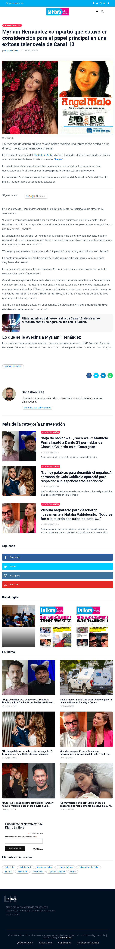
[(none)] (9, 393)
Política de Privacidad (88, 942)
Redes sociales (44, 867)
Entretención (53, 424)
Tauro (58, 159)
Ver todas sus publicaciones (37, 407)
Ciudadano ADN (42, 155)
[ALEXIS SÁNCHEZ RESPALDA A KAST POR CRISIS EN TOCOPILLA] (92, 626)
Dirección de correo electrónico (21, 836)
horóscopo (38, 871)
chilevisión (22, 871)
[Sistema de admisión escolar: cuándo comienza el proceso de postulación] (18, 626)
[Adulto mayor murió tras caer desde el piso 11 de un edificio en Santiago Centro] (86, 677)
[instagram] (101, 3)
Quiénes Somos (24, 942)
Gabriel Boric (25, 867)
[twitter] (97, 3)
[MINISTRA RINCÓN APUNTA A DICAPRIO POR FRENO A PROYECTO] (55, 626)
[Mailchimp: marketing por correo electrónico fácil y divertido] (38, 851)
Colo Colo (9, 867)
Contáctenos (64, 942)
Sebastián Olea (11, 51)
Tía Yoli (8, 871)
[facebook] (93, 3)
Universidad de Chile (88, 867)
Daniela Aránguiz (57, 871)
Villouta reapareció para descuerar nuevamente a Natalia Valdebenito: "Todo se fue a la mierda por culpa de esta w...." (76, 514)
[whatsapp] (110, 375)
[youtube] (104, 3)
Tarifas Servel (45, 942)
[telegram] (108, 3)
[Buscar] (102, 12)
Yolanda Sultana (65, 867)
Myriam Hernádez (13, 366)
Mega (73, 871)
